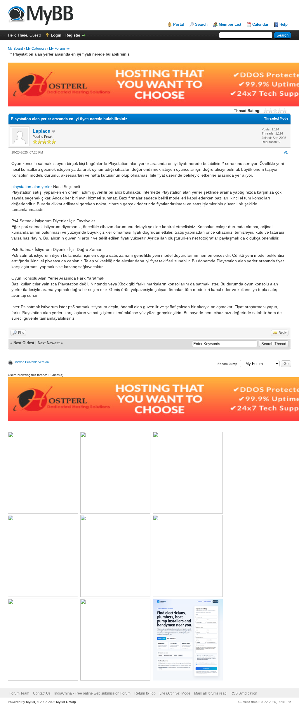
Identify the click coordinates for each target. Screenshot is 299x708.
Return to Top (145, 693)
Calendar (260, 24)
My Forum (57, 48)
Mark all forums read (210, 693)
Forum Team (19, 693)
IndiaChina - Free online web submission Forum (92, 693)
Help (283, 24)
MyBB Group (66, 702)
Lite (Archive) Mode (174, 693)
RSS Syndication (243, 693)
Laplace (41, 131)
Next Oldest (23, 343)
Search (201, 24)
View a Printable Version (32, 362)
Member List (230, 24)
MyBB (30, 702)
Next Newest (49, 343)
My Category (36, 48)
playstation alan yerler (31, 186)
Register (72, 35)
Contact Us (42, 693)
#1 (286, 152)
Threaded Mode (276, 118)
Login (56, 35)
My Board (15, 48)
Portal (178, 24)
